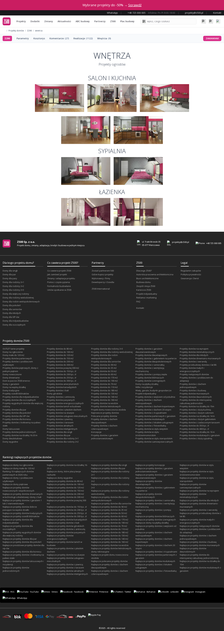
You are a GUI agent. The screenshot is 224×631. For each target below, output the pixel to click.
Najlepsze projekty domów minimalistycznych (193, 495)
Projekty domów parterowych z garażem (155, 416)
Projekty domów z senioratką (149, 364)
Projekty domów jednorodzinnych (19, 432)
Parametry (23, 38)
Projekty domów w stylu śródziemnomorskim (147, 434)
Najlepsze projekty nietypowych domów (199, 526)
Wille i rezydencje (144, 387)
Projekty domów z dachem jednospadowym (193, 386)
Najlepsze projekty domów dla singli (109, 465)
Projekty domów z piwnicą (59, 419)
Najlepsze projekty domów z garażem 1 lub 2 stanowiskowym (22, 502)
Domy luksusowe (11, 428)
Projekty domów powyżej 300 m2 (63, 367)
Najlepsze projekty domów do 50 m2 (109, 513)
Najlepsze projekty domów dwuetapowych (148, 483)
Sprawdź (135, 5)
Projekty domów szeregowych (150, 380)
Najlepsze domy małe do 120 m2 (19, 468)
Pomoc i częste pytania (58, 282)
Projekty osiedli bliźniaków (16, 393)
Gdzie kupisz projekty (102, 274)
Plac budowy (127, 21)
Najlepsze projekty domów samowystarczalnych (193, 486)
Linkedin (174, 591)
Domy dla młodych (12, 313)
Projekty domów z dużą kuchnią (195, 409)
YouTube (34, 591)
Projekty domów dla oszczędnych (19, 399)
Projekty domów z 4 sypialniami (151, 412)
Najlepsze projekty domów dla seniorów (111, 503)
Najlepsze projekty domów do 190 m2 (109, 522)
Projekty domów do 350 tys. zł (194, 425)
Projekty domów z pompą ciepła (151, 374)
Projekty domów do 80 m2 (59, 348)
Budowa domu (143, 282)
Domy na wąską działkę (14, 387)
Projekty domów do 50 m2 (104, 371)
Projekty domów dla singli (59, 432)
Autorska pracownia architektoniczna (154, 274)
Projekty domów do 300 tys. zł (61, 380)
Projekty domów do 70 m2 (104, 384)
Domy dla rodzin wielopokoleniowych (21, 301)
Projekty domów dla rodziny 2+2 (63, 441)
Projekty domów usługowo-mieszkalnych (67, 416)
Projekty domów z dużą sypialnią (196, 438)
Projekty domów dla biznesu (17, 419)
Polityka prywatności (191, 274)
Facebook (79, 591)
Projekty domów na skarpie (60, 412)
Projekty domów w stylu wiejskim (151, 428)
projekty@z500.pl (180, 242)
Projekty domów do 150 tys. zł (61, 371)
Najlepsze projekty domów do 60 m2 (109, 516)
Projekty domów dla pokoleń (17, 412)
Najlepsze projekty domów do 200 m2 (65, 493)
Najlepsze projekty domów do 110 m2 (109, 529)
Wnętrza (104, 38)
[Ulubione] (203, 21)
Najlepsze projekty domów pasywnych (66, 532)
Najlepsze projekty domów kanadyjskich (67, 519)
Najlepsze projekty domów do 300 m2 (65, 497)
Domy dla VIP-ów (11, 317)
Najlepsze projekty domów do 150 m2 (65, 490)
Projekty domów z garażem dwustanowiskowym (148, 350)
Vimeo (54, 591)
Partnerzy (100, 21)
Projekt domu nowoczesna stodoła (108, 409)
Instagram (200, 591)
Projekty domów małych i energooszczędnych (192, 369)
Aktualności (64, 21)
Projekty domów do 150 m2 (60, 358)
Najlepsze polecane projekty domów (109, 561)
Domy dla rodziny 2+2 (13, 286)
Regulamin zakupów (191, 270)
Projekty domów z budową (193, 390)
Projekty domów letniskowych (106, 406)
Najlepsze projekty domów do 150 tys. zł (67, 506)
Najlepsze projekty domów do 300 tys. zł (67, 516)
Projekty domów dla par (14, 409)
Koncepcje (96, 432)
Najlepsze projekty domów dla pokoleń (22, 541)
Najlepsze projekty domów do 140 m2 (109, 538)
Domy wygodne (10, 441)
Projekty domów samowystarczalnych (154, 441)
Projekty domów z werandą (193, 361)
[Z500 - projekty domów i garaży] (6, 21)
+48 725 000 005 (213, 243)
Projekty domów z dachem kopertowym (155, 406)
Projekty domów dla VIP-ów (16, 416)
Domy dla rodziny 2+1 (13, 282)
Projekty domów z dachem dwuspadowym (104, 421)
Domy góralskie (54, 393)
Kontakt (140, 307)
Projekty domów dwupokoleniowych (153, 361)
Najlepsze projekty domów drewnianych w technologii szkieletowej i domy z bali (23, 495)
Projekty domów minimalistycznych (197, 352)
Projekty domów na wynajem (194, 348)
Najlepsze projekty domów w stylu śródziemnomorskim (197, 473)
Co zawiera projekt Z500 (59, 270)
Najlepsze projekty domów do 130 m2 (109, 535)
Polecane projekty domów (104, 416)
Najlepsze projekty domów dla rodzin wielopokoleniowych (109, 499)
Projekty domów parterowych (17, 358)
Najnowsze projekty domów (105, 412)
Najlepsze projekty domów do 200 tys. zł (67, 509)
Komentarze (59, 38)
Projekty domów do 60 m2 (104, 374)
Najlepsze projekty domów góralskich (65, 526)
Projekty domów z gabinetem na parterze (156, 358)
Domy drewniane (11, 377)
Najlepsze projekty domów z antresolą (66, 529)
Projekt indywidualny (146, 293)
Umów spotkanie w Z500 (59, 289)
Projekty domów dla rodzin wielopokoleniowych (104, 357)
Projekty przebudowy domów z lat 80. (198, 364)
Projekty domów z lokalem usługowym (154, 422)
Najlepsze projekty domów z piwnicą (65, 564)
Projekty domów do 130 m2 (104, 393)
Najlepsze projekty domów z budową (198, 541)
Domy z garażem (11, 384)
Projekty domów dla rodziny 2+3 (107, 348)
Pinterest (103, 591)
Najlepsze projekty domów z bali (63, 522)
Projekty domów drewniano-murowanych (200, 358)
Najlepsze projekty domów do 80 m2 (65, 481)
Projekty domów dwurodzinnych (196, 396)
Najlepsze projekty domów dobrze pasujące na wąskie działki (20, 508)
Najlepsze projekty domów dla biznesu (22, 551)
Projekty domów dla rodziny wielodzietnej (112, 352)
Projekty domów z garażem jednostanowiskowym (104, 437)
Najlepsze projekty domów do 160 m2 (109, 541)
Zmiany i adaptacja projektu (61, 278)
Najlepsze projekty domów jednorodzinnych (16, 569)
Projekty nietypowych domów (194, 374)
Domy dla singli (10, 270)
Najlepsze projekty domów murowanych (200, 545)
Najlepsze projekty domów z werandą (198, 509)
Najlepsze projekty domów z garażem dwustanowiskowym (154, 476)
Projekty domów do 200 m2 (60, 361)
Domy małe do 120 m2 (13, 355)
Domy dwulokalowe (12, 438)
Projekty (21, 21)
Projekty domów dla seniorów (106, 361)
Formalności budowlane (59, 286)
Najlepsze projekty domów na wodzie (110, 545)
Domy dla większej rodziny (16, 293)
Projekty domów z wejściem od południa (155, 396)
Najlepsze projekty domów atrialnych (65, 570)
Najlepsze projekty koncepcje (150, 465)
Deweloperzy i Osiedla (103, 282)
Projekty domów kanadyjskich (62, 387)
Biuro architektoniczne (147, 278)
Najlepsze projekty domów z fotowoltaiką (155, 570)
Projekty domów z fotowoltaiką (150, 425)
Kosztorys (39, 38)
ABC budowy (83, 21)
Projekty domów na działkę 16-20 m (20, 435)
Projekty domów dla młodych (194, 355)
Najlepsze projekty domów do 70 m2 (109, 526)
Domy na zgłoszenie (13, 352)
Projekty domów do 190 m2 (104, 380)
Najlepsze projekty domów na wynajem (199, 490)
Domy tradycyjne (11, 390)
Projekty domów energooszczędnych (65, 403)
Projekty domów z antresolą (61, 396)
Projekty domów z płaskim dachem (64, 409)
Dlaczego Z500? (144, 270)
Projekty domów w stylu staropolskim (153, 438)
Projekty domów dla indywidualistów (21, 396)
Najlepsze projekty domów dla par (20, 538)
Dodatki (35, 21)
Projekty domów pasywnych (61, 399)
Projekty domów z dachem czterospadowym (104, 427)
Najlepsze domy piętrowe (15, 484)
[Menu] (218, 21)
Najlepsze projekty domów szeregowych (155, 519)
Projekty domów (16, 30)
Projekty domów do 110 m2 (104, 387)
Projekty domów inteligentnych (62, 428)
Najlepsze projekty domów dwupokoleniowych (148, 495)
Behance (151, 591)
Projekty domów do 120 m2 (60, 355)
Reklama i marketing (146, 297)
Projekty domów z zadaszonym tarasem (200, 422)
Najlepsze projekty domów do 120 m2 (65, 487)
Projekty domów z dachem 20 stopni (153, 409)
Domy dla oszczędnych (14, 324)
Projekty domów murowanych (194, 393)
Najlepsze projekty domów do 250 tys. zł (67, 513)
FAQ (138, 301)
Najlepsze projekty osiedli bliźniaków (21, 516)
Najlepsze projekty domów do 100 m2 (65, 484)
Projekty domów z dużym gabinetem (198, 419)
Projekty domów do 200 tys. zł (61, 374)
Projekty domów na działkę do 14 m (197, 416)
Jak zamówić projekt (57, 274)
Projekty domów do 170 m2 (104, 377)
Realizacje (83, 38)
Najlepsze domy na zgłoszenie (18, 465)
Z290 (29, 30)
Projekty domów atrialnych (60, 425)
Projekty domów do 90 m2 (104, 364)
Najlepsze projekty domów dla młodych (199, 500)
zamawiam (212, 38)
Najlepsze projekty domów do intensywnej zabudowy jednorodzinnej (199, 556)
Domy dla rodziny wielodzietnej (18, 297)
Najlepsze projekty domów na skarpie (66, 554)
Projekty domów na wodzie (104, 403)
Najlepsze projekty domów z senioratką (155, 500)
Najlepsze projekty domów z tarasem (65, 567)
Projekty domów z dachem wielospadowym (148, 401)
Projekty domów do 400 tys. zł (194, 428)
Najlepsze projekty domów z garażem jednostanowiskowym (154, 470)
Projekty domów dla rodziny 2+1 (63, 438)
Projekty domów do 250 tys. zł (61, 377)
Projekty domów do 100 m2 (60, 352)
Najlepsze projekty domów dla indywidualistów (18, 521)
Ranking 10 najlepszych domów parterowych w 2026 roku (18, 473)
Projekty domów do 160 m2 (104, 399)
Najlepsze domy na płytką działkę (152, 522)
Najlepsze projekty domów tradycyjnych (22, 513)
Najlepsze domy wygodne (60, 477)
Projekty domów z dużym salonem (197, 412)
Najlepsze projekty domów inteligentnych (67, 574)
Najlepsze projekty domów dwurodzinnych (193, 550)
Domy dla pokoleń (12, 305)
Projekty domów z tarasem (60, 422)
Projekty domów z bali (58, 390)
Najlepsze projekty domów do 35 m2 (109, 509)
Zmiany (48, 21)
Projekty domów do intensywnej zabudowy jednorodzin (196, 401)
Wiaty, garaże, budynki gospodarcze (153, 390)
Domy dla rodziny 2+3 (13, 289)
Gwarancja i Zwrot (190, 278)
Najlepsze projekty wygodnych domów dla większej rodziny (22, 534)
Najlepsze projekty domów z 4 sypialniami (156, 551)
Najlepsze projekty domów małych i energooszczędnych (197, 521)
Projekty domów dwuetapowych (151, 355)
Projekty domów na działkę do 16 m (197, 432)
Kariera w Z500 (143, 289)
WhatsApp (22, 597)
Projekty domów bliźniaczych (149, 377)
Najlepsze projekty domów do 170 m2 (109, 519)
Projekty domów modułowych (150, 419)
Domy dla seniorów (12, 309)
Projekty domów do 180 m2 (104, 390)
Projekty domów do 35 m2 (104, 367)
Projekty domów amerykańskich (63, 384)
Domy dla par (9, 274)
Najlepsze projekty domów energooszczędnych (60, 537)
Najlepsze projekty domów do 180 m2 (109, 532)
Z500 (113, 21)
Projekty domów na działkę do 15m (197, 406)
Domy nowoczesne (12, 374)
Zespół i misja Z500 (145, 286)
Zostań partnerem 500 (103, 270)
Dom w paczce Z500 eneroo (16, 380)
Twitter (127, 591)
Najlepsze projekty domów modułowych (155, 561)
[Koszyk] (211, 21)
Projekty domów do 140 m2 (104, 396)
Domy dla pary (10, 278)
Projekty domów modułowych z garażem (200, 435)
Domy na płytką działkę (146, 384)
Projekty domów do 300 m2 (60, 364)
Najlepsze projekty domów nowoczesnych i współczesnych (18, 489)
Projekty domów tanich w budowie (64, 406)
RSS (12, 591)
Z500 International (101, 288)
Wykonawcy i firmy (101, 278)
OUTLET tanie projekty (13, 348)
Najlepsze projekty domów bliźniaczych (154, 516)
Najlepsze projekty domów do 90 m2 (109, 506)
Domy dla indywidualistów (16, 320)
